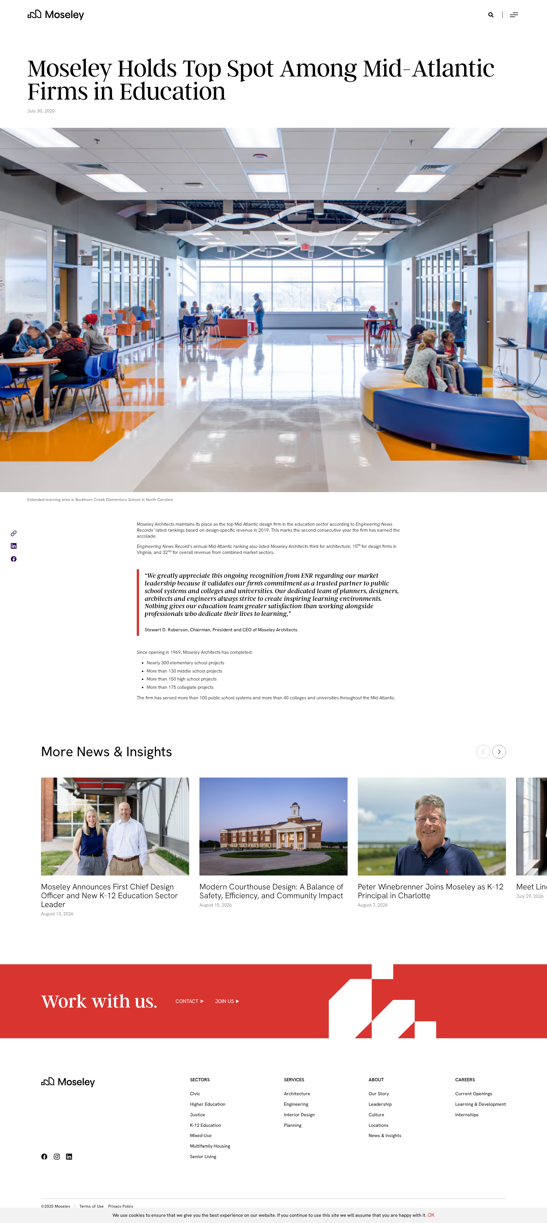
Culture (376, 1115)
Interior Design (299, 1115)
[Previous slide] (483, 752)
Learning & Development (480, 1104)
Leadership (380, 1104)
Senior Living (203, 1157)
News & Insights (385, 1135)
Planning (292, 1125)
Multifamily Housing (210, 1146)
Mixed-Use (201, 1135)
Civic (195, 1094)
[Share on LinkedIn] (13, 546)
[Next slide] (499, 752)
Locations (379, 1125)
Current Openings (473, 1094)
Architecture (297, 1094)
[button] (514, 14)
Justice (197, 1115)
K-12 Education (205, 1125)
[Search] (491, 14)
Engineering (296, 1104)
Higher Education (207, 1104)
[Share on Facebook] (13, 560)
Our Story (379, 1094)
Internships (467, 1115)
